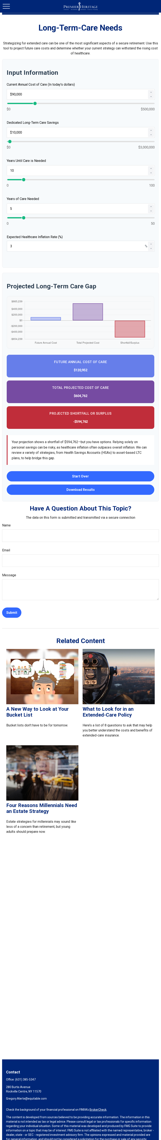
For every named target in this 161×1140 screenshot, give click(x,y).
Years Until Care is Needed (26, 161)
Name (6, 525)
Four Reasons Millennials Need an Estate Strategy (41, 808)
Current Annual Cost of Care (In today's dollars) (41, 84)
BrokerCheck (98, 1109)
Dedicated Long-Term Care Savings (33, 123)
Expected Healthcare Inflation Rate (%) (35, 237)
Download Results (80, 490)
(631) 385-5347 (25, 1079)
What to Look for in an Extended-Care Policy (108, 712)
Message (9, 575)
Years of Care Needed (23, 199)
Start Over (80, 476)
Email (6, 550)
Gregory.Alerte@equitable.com (26, 1098)
